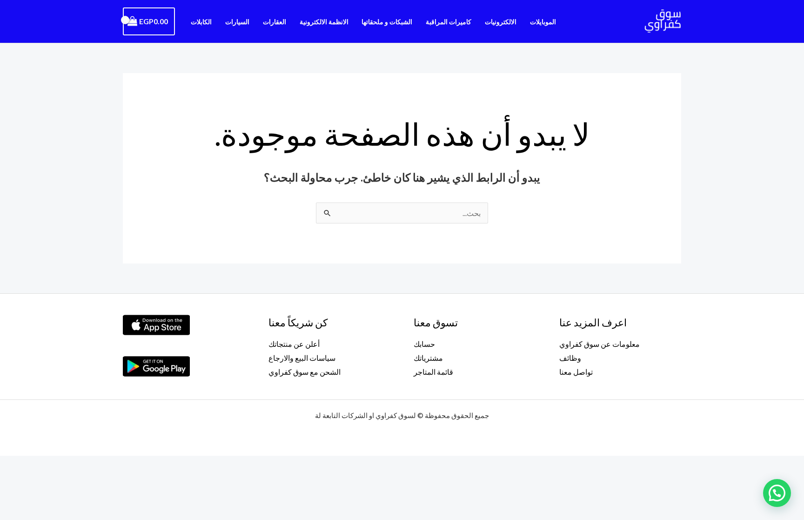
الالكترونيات (500, 22)
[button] (777, 493)
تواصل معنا (576, 371)
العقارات (274, 22)
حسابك (424, 343)
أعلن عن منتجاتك (294, 343)
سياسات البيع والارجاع (301, 357)
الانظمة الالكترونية (324, 22)
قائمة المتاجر (433, 371)
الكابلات (201, 22)
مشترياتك (428, 357)
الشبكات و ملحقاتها (387, 22)
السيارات (237, 22)
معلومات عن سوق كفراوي (599, 343)
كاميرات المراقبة (448, 22)
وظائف (570, 357)
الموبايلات (543, 22)
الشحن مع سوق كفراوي (304, 371)
